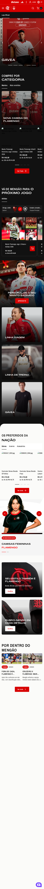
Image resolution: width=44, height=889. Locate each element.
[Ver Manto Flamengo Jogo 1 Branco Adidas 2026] (32, 248)
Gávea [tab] (4, 446)
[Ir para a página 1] (17, 165)
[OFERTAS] (41, 42)
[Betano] (15, 2)
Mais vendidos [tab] (15, 85)
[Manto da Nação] (2, 42)
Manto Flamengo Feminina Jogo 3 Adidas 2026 (10, 151)
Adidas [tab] (4, 198)
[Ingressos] (20, 209)
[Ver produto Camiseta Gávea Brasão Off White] (10, 460)
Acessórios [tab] (21, 446)
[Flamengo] (11, 8)
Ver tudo (20, 689)
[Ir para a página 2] (21, 165)
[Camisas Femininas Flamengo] (22, 525)
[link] (22, 42)
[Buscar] (33, 8)
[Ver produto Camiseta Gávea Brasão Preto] (28, 460)
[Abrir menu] (3, 8)
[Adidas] (22, 2)
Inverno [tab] (12, 446)
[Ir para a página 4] (28, 165)
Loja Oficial (6, 15)
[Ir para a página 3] (25, 165)
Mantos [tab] (4, 85)
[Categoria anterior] (4, 513)
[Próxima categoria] (39, 513)
